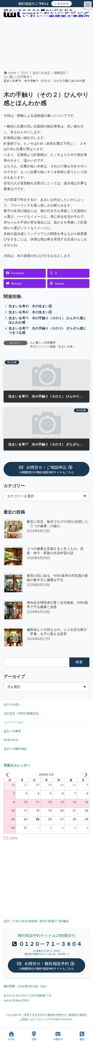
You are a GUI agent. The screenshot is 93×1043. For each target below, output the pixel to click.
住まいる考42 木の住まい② (30, 312)
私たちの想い (12, 704)
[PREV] (8, 774)
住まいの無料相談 (15, 749)
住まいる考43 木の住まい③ (30, 306)
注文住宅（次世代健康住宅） (22, 713)
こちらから (61, 3)
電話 (81, 1039)
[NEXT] (84, 774)
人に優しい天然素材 (43, 342)
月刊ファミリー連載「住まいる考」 (53, 346)
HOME (11, 1039)
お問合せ (58, 1039)
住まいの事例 (12, 731)
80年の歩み (11, 740)
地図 (34, 1039)
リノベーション (14, 722)
